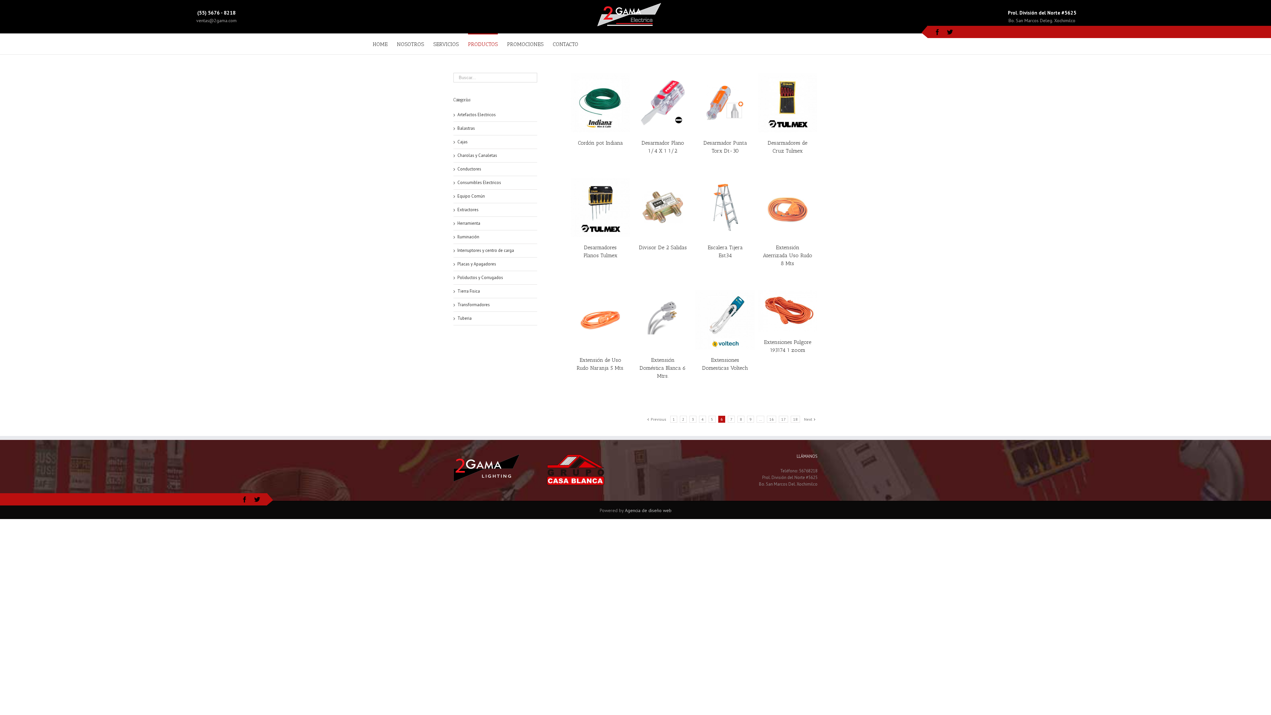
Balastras (466, 128)
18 (795, 419)
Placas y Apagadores (476, 264)
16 (771, 419)
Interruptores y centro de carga (485, 250)
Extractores (468, 210)
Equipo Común (471, 196)
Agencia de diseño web (648, 510)
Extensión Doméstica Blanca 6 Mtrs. (662, 368)
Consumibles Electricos (479, 182)
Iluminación (468, 237)
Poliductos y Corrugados (480, 277)
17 (783, 419)
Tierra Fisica (468, 291)
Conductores (469, 169)
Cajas (462, 142)
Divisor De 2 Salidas (663, 247)
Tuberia (464, 318)
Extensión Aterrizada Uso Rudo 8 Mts (787, 255)
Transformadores (473, 305)
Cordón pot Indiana (600, 143)
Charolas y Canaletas (477, 155)
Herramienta (468, 223)
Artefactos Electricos (476, 115)
